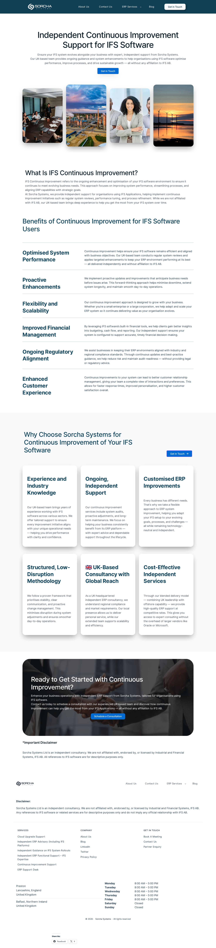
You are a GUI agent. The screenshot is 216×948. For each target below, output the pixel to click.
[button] (108, 71)
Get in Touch (175, 6)
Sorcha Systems (103, 919)
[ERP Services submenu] (141, 7)
